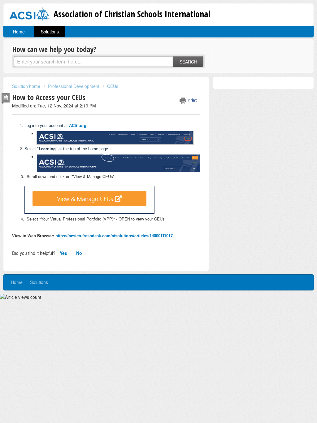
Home (19, 31)
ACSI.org (77, 125)
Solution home (26, 86)
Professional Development (73, 86)
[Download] (147, 132)
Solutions (50, 31)
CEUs (112, 86)
